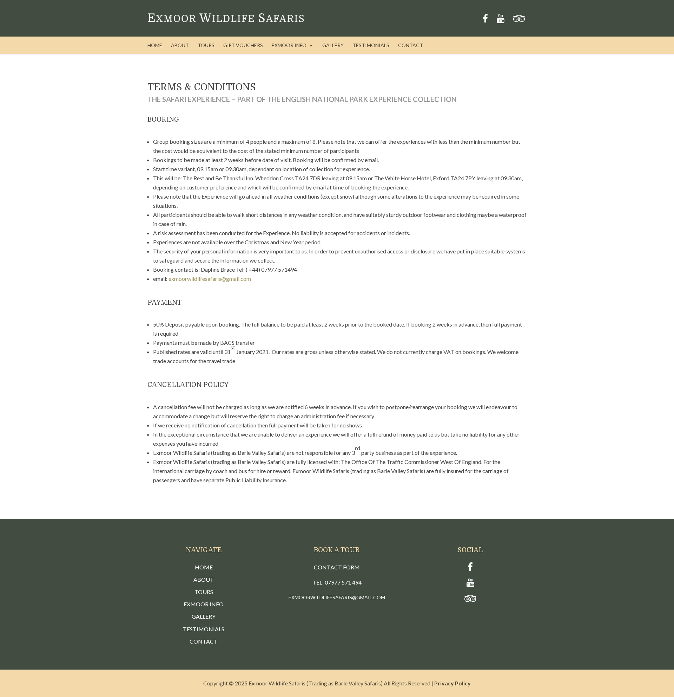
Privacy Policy (452, 683)
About (180, 45)
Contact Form (337, 567)
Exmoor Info (289, 45)
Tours (206, 45)
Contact (410, 45)
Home (154, 45)
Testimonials (370, 45)
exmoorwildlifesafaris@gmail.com (209, 278)
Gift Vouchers (243, 45)
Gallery (333, 45)
